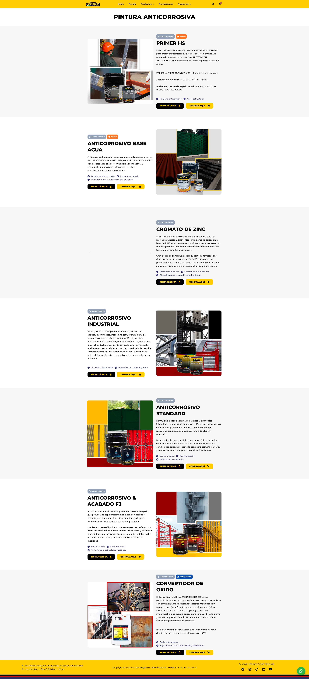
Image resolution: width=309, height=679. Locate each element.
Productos (146, 4)
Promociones (166, 4)
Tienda (132, 4)
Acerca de (183, 4)
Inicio (121, 4)
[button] (213, 4)
